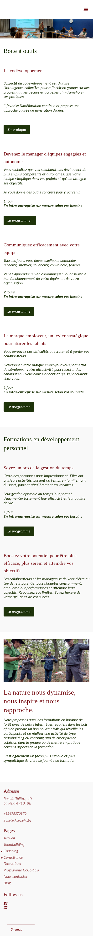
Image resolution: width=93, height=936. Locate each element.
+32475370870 (15, 813)
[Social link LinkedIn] (41, 907)
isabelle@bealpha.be (17, 820)
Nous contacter (15, 877)
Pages (9, 830)
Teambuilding (14, 845)
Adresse (11, 791)
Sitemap (16, 929)
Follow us (13, 894)
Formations (12, 864)
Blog (7, 883)
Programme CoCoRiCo (21, 870)
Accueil (9, 838)
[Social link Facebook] (41, 903)
